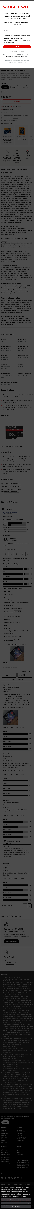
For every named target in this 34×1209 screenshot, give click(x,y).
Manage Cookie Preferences (16, 1199)
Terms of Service (20, 56)
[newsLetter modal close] (31, 4)
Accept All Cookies (16, 1206)
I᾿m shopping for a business (17, 51)
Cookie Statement (23, 1196)
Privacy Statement (13, 1196)
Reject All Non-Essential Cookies (16, 1203)
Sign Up (17, 46)
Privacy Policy (9, 56)
